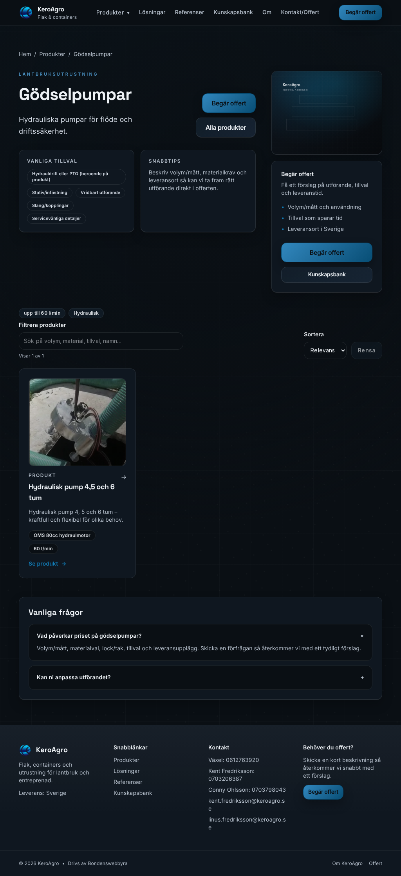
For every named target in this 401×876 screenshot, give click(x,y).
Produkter (113, 12)
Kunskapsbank (233, 12)
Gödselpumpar (93, 54)
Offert (375, 863)
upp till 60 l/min (42, 313)
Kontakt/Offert (300, 12)
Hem (25, 54)
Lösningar (152, 12)
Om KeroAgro (347, 863)
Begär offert (360, 12)
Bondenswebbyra (107, 863)
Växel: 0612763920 (233, 760)
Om (267, 12)
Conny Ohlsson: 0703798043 (247, 790)
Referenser (189, 12)
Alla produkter (226, 127)
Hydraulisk (86, 313)
